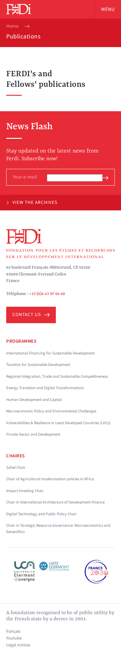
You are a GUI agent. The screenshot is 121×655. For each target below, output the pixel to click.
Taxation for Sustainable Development (38, 364)
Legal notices (18, 645)
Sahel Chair (15, 467)
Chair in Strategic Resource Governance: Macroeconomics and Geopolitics (58, 528)
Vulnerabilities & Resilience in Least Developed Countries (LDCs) (58, 423)
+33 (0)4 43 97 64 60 (47, 293)
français (13, 631)
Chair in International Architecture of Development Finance (55, 502)
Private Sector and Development (33, 434)
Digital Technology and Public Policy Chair (41, 514)
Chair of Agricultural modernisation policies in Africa (50, 479)
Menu (108, 9)
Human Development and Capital (34, 399)
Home (12, 26)
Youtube (14, 638)
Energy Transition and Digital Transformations (45, 388)
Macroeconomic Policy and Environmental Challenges (51, 411)
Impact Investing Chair (25, 491)
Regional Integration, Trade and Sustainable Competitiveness (57, 376)
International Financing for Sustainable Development (50, 353)
